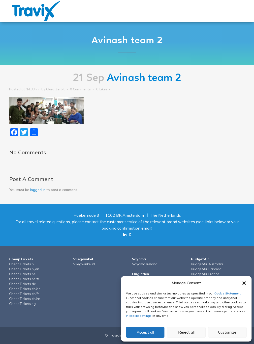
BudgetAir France (205, 274)
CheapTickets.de (22, 284)
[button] (244, 283)
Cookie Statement (227, 293)
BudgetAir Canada (206, 269)
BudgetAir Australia (207, 264)
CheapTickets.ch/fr (24, 293)
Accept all (145, 332)
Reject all (186, 332)
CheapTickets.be (22, 274)
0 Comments (80, 89)
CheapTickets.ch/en (24, 298)
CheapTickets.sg (22, 303)
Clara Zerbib (55, 89)
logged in (37, 189)
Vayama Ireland (145, 264)
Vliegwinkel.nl (84, 264)
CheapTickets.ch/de (24, 289)
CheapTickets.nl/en (24, 269)
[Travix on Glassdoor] (130, 234)
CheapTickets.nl (21, 264)
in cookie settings (139, 316)
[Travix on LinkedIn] (125, 234)
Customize (227, 332)
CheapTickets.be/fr (24, 279)
